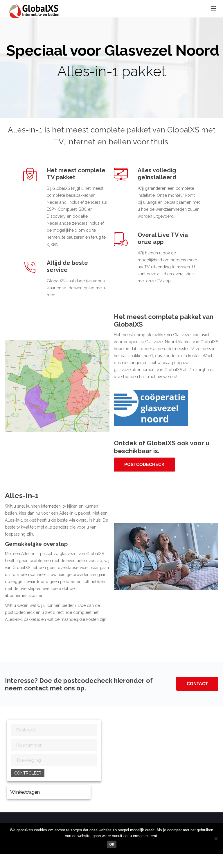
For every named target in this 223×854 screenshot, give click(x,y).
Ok (111, 844)
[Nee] (216, 838)
